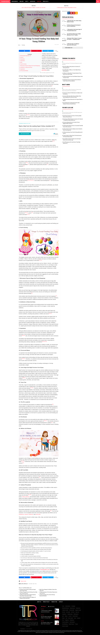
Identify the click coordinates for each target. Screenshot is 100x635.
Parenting (39, 1)
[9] (27, 162)
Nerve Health (70, 618)
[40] (44, 420)
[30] (43, 341)
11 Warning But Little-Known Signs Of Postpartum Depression (74, 30)
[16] (33, 180)
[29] (24, 335)
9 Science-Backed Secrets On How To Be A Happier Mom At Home (71, 123)
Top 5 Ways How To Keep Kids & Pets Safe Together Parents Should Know (71, 103)
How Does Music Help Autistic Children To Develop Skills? (71, 67)
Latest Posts (51, 606)
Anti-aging (73, 606)
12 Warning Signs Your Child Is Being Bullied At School (66, 7)
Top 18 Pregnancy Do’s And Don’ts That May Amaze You (71, 143)
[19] (27, 212)
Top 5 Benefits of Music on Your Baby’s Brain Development (72, 70)
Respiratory (72, 620)
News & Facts (45, 1)
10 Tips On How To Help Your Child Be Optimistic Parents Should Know (72, 113)
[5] (29, 114)
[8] (26, 162)
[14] (29, 180)
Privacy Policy (46, 601)
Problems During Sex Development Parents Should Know (74, 26)
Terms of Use (54, 601)
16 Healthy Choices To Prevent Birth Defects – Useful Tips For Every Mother (72, 80)
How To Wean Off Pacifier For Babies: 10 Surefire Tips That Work (33, 7)
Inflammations (76, 614)
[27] (51, 313)
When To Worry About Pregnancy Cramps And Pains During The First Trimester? (71, 90)
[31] (44, 341)
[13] (28, 180)
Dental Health (71, 610)
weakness (30, 514)
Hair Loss (77, 612)
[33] (22, 358)
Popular (44, 606)
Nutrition (78, 618)
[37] (31, 387)
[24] (32, 293)
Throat (76, 624)
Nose (75, 618)
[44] (23, 461)
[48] (30, 494)
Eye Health (68, 612)
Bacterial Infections (65, 608)
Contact (61, 601)
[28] (22, 335)
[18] (25, 212)
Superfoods (32, 1)
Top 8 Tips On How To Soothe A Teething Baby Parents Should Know (72, 116)
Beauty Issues (72, 608)
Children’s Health (23, 581)
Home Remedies (15, 1)
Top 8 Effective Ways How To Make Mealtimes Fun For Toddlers (74, 34)
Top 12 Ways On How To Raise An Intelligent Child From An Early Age (72, 139)
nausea (26, 514)
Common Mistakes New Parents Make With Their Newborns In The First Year (72, 97)
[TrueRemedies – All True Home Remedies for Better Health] (5, 1)
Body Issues (78, 608)
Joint (63, 616)
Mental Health (75, 616)
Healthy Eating (69, 614)
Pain (63, 620)
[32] (46, 341)
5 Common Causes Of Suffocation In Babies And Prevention (72, 93)
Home (19, 45)
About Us (39, 601)
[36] (24, 377)
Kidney (66, 616)
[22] (39, 260)
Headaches (64, 614)
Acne (63, 606)
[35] (23, 377)
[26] (49, 313)
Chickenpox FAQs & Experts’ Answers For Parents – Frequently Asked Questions (72, 39)
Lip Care (70, 616)
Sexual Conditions (65, 622)
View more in (68, 47)
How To (26, 1)
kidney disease (25, 496)
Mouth (63, 618)
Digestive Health (78, 610)
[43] (21, 461)
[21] (29, 214)
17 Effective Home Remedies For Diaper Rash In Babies (72, 100)
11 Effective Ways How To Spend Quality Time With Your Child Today (28, 595)
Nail (66, 618)
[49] (51, 510)
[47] (29, 494)
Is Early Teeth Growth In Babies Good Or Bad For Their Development (72, 129)
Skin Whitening (64, 624)
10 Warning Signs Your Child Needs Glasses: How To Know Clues (73, 77)
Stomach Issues (71, 624)
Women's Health (65, 626)
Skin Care (21, 1)
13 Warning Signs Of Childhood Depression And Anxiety (73, 44)
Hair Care (72, 612)
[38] (32, 387)
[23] (41, 260)
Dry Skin (63, 612)
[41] (46, 420)
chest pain (38, 514)
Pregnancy (67, 620)
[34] (24, 358)
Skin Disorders (72, 622)
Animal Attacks (67, 606)
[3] (26, 114)
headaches (21, 514)
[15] (31, 180)
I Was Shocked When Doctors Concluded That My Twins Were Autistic (73, 126)
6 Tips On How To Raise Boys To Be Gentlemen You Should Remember (72, 136)
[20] (27, 214)
